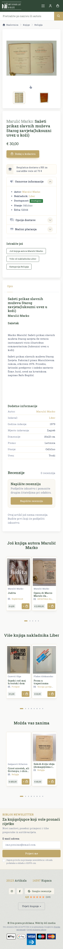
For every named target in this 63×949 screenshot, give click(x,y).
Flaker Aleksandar (43, 676)
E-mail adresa (10, 838)
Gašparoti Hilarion (17, 764)
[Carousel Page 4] (35, 620)
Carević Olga (14, 676)
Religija (38, 24)
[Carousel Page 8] (42, 708)
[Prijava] (50, 6)
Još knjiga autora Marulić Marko (26, 251)
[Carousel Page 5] (38, 620)
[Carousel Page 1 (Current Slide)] (26, 620)
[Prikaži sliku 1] (19, 98)
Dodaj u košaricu (25, 153)
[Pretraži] (58, 16)
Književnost (17, 599)
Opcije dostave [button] (26, 220)
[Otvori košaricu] (57, 6)
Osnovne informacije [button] (29, 181)
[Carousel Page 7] (39, 708)
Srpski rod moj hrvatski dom (17, 682)
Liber (32, 196)
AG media (49, 922)
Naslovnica (12, 24)
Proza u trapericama (41, 682)
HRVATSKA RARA (45, 599)
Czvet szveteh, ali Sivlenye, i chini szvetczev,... (18, 771)
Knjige (26, 24)
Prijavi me (31, 853)
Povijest (16, 686)
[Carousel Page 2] (25, 708)
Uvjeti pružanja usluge (36, 929)
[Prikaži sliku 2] (44, 98)
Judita (12, 592)
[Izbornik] (43, 6)
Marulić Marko (31, 191)
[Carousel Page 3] (32, 620)
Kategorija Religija (19, 266)
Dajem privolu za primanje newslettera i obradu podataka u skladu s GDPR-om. (29, 861)
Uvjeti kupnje (30, 906)
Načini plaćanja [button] (26, 229)
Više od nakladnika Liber (22, 258)
